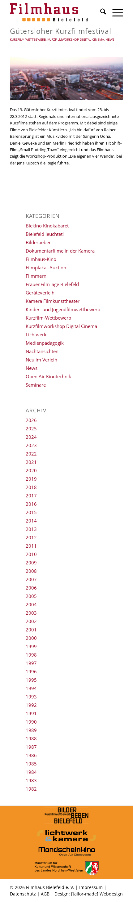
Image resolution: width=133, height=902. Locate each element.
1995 (31, 680)
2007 (31, 579)
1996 (31, 671)
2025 (31, 428)
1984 (31, 772)
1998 (31, 655)
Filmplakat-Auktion (46, 267)
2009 (31, 562)
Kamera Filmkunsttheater (52, 301)
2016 (31, 504)
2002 (31, 621)
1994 (31, 688)
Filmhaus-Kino (41, 259)
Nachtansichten (42, 351)
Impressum (91, 887)
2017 (31, 495)
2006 (31, 588)
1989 (31, 730)
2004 (31, 604)
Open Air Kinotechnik (48, 376)
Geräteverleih (40, 292)
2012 (31, 537)
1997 (31, 663)
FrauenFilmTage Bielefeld (52, 284)
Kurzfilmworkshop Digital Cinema (75, 39)
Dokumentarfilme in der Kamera (60, 251)
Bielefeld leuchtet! (45, 234)
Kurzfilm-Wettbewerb (28, 39)
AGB (45, 894)
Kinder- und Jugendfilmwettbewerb (63, 309)
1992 (31, 705)
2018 (31, 487)
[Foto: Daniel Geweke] (66, 78)
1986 (31, 755)
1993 (31, 696)
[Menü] (114, 12)
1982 (31, 789)
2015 (31, 512)
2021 (31, 462)
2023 (31, 445)
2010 (31, 554)
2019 (31, 479)
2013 (31, 529)
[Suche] (100, 12)
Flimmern (36, 276)
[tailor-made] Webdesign (97, 894)
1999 (31, 646)
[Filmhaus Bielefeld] (55, 12)
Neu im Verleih (41, 360)
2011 (31, 546)
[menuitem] (100, 12)
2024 (31, 437)
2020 (31, 470)
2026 (31, 420)
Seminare (36, 385)
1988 (31, 738)
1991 (31, 713)
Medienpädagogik (45, 343)
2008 (31, 571)
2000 (31, 638)
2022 (31, 454)
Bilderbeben (39, 242)
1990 (31, 722)
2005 (31, 596)
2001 (31, 629)
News (109, 39)
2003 (31, 613)
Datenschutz (23, 894)
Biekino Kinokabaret (47, 225)
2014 (31, 521)
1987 (31, 747)
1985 (31, 764)
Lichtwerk (36, 334)
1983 (31, 780)
